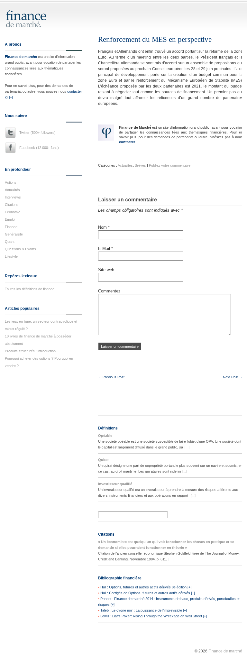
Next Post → (233, 377)
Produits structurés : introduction (30, 351)
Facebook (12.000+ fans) (39, 148)
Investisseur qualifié (115, 484)
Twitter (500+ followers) (37, 132)
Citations (11, 205)
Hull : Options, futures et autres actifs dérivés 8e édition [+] (145, 587)
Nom (104, 227)
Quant (9, 242)
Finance (11, 227)
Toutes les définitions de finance (29, 289)
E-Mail (105, 248)
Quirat (103, 460)
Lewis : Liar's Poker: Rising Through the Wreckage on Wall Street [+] (153, 616)
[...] (187, 447)
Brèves (140, 165)
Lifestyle (11, 256)
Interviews (13, 197)
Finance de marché (21, 57)
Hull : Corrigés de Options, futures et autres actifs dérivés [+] (147, 593)
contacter (127, 142)
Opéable (105, 436)
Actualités (12, 190)
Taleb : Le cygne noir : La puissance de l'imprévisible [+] (143, 610)
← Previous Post (111, 377)
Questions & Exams (20, 249)
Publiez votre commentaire (169, 165)
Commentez (109, 291)
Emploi (10, 219)
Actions (10, 182)
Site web (106, 269)
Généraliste (14, 234)
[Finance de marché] (33, 24)
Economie (12, 212)
